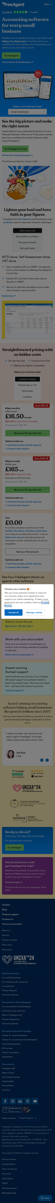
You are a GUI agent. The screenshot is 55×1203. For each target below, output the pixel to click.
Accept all (14, 612)
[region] (27, 601)
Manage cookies (34, 612)
